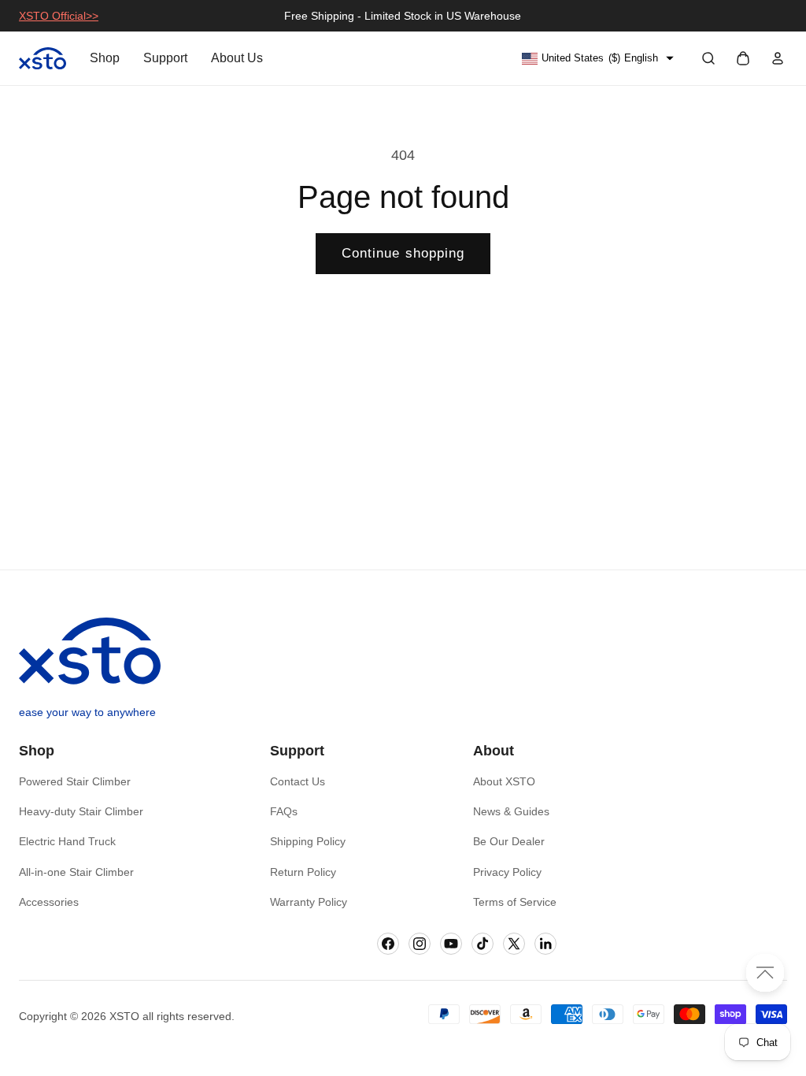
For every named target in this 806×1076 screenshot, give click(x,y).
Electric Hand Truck (67, 841)
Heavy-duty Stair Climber (81, 811)
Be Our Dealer (509, 841)
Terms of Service (514, 902)
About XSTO (504, 781)
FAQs (284, 811)
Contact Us (297, 781)
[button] (708, 58)
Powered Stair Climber (75, 781)
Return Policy (303, 872)
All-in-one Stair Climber (76, 872)
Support (165, 58)
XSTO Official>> (58, 15)
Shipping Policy (308, 841)
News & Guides (511, 811)
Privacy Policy (507, 872)
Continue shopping (403, 253)
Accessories (49, 902)
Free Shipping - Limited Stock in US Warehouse (402, 15)
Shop (105, 58)
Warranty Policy (308, 902)
